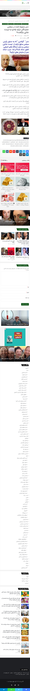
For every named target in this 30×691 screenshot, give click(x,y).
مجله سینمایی (24, 546)
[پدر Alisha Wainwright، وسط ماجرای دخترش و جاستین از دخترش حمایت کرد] (22, 236)
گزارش (27, 500)
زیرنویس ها (24, 471)
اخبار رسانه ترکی (11, 21)
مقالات (27, 563)
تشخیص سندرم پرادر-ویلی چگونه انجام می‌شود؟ (10, 643)
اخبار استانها (25, 375)
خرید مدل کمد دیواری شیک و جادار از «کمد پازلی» (17, 324)
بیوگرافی (26, 438)
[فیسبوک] (27, 151)
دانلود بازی (25, 460)
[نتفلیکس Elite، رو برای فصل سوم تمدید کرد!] (7, 251)
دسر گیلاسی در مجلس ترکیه (19, 144)
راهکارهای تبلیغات (22, 539)
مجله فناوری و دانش (23, 557)
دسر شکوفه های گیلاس (5, 142)
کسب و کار (25, 537)
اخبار (24, 21)
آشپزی (27, 368)
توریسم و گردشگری (24, 447)
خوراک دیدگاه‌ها (25, 581)
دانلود (27, 456)
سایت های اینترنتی (23, 493)
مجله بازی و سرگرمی (24, 524)
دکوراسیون (25, 506)
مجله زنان (26, 530)
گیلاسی (3, 144)
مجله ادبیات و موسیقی (23, 521)
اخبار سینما (25, 399)
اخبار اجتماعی (24, 372)
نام (28, 287)
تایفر (17, 142)
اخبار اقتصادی (24, 377)
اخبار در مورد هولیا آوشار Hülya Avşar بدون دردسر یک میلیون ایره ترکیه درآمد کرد (15, 140)
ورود (27, 576)
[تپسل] (5, 329)
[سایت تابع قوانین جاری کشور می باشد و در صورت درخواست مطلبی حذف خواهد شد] (15, 13)
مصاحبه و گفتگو (25, 559)
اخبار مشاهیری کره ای (22, 432)
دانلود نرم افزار (24, 469)
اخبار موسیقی (24, 412)
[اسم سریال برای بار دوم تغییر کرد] (22, 252)
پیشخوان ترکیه (25, 445)
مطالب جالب (5, 24)
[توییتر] (24, 151)
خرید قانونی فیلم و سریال (22, 458)
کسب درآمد (25, 495)
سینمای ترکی (23, 405)
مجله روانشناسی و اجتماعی (21, 541)
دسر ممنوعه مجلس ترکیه (10, 144)
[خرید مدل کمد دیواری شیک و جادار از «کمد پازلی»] (25, 651)
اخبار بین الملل (24, 379)
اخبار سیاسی (24, 396)
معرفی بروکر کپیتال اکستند (20, 674)
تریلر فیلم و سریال (22, 548)
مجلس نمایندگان (25, 145)
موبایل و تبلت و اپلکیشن (22, 515)
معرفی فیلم (23, 550)
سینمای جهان (23, 407)
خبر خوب (25, 535)
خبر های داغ (11, 24)
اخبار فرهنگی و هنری (23, 410)
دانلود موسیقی (24, 467)
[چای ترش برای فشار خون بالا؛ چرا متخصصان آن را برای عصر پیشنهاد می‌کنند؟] (25, 600)
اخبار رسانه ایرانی (22, 386)
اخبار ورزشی (24, 414)
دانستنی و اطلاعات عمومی (23, 453)
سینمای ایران (23, 403)
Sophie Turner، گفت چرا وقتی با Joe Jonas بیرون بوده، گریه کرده (15, 359)
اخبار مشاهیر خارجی (23, 429)
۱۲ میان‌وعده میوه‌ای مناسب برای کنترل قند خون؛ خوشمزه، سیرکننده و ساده (11, 618)
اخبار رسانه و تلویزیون (19, 21)
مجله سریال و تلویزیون (22, 543)
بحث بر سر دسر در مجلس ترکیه (23, 142)
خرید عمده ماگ (26, 673)
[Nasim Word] (23, 3)
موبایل (11, 673)
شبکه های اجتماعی (23, 478)
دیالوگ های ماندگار (24, 482)
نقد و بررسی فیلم (22, 552)
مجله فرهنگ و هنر (23, 554)
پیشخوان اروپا (25, 440)
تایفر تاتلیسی (13, 142)
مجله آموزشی (25, 519)
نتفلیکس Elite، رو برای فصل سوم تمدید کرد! (8, 257)
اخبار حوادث (24, 381)
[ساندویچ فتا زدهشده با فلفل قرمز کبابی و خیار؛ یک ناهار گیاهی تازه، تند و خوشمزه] (25, 638)
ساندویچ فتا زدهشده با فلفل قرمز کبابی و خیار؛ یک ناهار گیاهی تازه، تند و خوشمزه (11, 637)
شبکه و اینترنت (25, 489)
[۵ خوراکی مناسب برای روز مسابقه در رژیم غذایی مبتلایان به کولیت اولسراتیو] (25, 594)
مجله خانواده (25, 528)
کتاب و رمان (24, 473)
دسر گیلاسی (26, 144)
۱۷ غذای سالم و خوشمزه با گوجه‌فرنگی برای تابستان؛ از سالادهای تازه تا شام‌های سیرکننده (11, 631)
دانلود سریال (24, 462)
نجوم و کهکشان (24, 517)
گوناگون (26, 502)
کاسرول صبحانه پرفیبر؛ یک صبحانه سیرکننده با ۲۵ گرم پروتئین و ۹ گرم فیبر (10, 625)
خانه (27, 21)
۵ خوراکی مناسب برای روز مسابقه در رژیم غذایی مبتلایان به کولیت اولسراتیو (11, 592)
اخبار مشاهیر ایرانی (23, 425)
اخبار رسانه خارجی (22, 390)
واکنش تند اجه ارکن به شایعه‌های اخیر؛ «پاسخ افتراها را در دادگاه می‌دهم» (15, 221)
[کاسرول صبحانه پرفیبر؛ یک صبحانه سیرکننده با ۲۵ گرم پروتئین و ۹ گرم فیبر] (25, 626)
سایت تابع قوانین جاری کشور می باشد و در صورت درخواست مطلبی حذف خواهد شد (15, 9)
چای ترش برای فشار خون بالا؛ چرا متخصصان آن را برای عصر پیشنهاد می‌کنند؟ (11, 599)
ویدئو (27, 565)
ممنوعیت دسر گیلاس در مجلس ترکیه (16, 145)
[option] (15, 218)
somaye (25, 35)
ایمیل (27, 292)
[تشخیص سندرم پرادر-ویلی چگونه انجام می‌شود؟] (25, 645)
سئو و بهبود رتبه (24, 491)
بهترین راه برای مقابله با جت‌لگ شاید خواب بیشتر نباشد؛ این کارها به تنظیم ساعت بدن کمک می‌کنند (10, 606)
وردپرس (26, 583)
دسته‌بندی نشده (25, 475)
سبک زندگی (26, 484)
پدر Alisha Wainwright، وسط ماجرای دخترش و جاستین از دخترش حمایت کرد (23, 242)
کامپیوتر (25, 510)
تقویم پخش (23, 394)
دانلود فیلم (25, 464)
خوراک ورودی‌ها (25, 579)
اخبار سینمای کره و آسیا (21, 401)
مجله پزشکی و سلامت (24, 526)
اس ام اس (25, 504)
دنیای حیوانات (25, 480)
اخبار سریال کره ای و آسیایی (20, 392)
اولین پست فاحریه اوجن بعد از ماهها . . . (8, 241)
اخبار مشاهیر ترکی (18, 24)
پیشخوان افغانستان (24, 443)
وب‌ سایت (27, 297)
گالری (27, 497)
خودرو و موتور (25, 451)
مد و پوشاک (24, 513)
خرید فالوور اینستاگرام (18, 673)
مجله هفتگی (25, 532)
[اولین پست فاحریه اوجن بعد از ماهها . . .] (7, 236)
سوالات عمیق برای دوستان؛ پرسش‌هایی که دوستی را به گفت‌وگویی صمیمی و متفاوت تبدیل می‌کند (11, 613)
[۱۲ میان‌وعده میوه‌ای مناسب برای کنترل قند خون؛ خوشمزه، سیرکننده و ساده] (25, 620)
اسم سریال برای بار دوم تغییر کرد (22, 257)
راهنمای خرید (24, 508)
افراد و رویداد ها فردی (24, 436)
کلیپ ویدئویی (24, 568)
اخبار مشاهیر (25, 423)
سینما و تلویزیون (25, 486)
